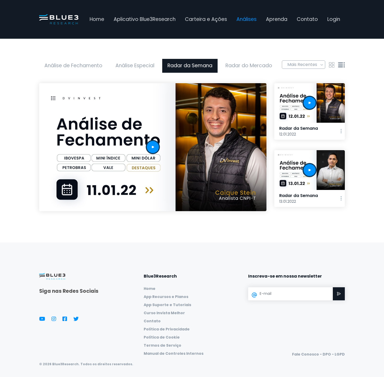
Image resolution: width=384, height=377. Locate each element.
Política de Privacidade (167, 329)
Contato (307, 19)
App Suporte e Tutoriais (167, 304)
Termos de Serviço (162, 345)
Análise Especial (134, 65)
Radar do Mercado (248, 65)
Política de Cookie (162, 337)
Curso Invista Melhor (164, 313)
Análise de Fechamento (73, 65)
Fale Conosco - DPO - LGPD (318, 354)
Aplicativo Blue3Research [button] (145, 19)
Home (97, 19)
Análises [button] (246, 19)
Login (333, 19)
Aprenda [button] (276, 19)
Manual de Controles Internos (173, 353)
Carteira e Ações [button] (206, 19)
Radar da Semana (189, 65)
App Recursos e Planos (166, 296)
